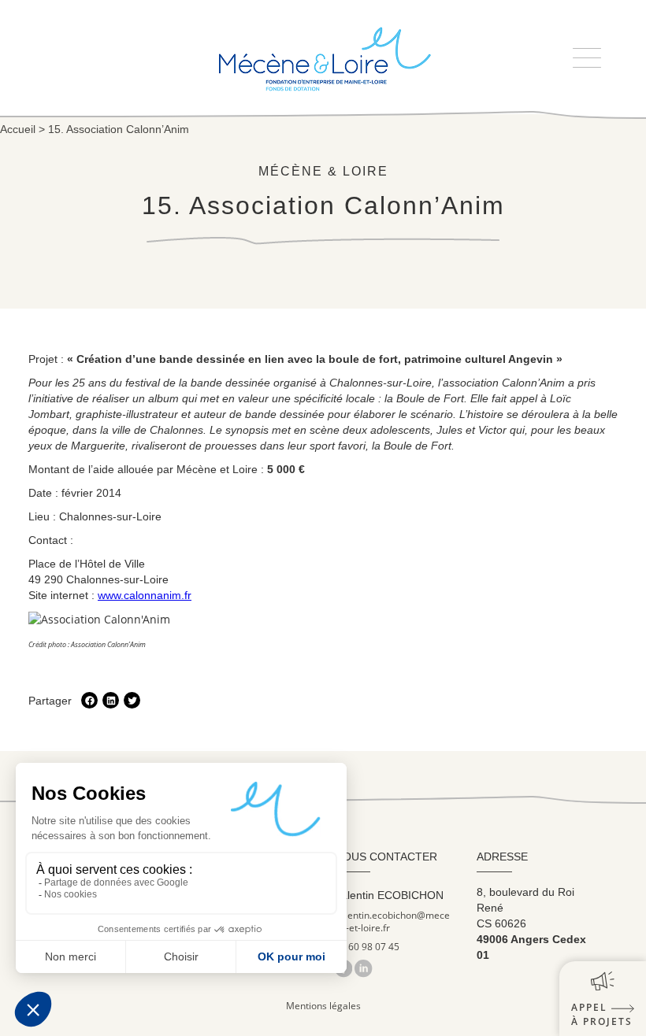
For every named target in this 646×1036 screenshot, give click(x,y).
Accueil (17, 129)
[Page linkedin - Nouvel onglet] (363, 968)
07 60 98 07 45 (367, 947)
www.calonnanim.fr (144, 595)
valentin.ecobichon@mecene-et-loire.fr (392, 921)
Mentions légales (323, 1005)
